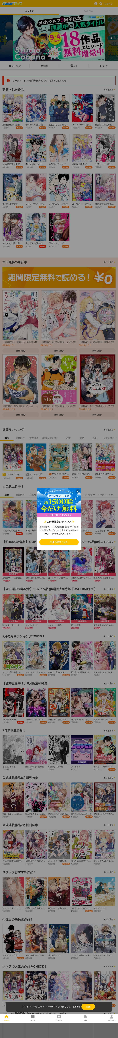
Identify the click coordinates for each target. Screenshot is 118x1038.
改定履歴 (76, 1006)
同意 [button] (88, 1006)
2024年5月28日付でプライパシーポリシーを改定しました (46, 1006)
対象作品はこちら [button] (59, 542)
